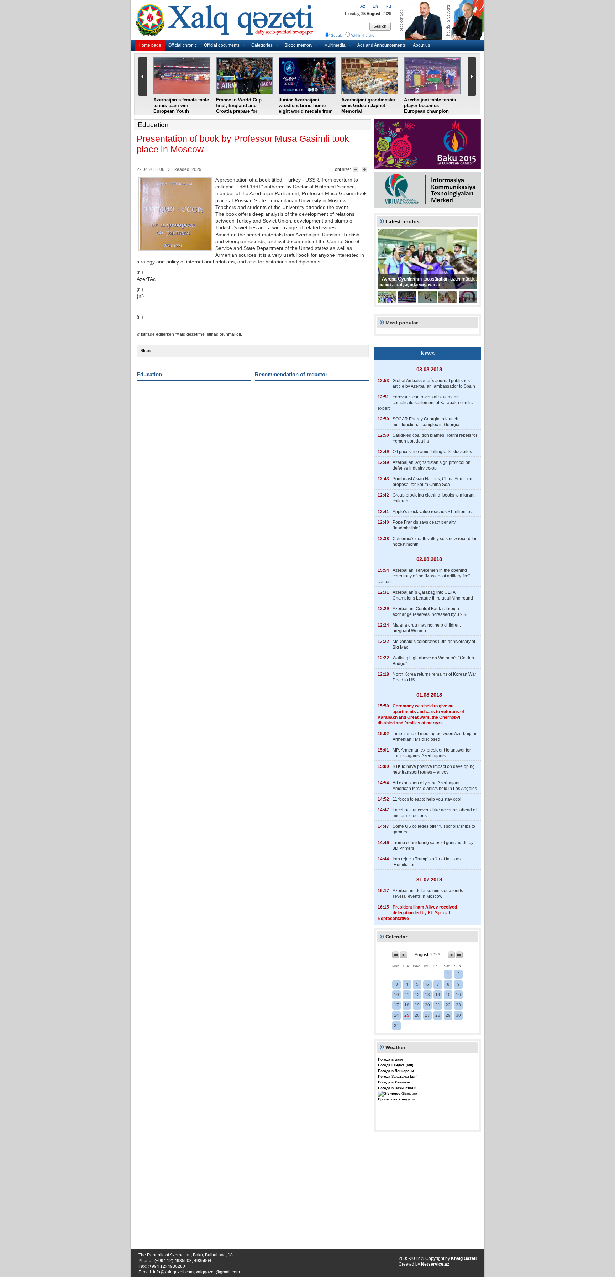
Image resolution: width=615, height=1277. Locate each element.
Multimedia (335, 45)
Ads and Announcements (381, 45)
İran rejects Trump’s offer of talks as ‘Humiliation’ (427, 862)
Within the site (362, 35)
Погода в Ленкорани (396, 1071)
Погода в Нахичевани (397, 1088)
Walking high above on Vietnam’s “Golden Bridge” (433, 660)
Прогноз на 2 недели (396, 1099)
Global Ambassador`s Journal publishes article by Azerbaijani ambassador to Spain (434, 383)
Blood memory (298, 45)
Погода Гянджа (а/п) (395, 1065)
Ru (388, 6)
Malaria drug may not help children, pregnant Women (427, 628)
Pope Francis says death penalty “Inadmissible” (424, 525)
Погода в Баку (390, 1059)
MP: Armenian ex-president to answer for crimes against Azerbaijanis (432, 753)
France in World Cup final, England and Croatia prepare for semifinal (239, 108)
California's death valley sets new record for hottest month (435, 541)
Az (362, 6)
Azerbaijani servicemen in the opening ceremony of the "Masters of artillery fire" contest (424, 576)
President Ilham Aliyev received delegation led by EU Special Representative (417, 913)
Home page (149, 45)
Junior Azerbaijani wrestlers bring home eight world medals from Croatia (306, 108)
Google (337, 35)
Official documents (222, 45)
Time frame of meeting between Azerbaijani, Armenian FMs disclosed (435, 736)
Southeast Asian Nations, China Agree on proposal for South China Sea (432, 481)
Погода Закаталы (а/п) (397, 1076)
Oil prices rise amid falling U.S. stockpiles (432, 451)
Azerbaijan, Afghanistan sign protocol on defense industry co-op (432, 465)
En (375, 6)
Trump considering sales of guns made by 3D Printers (433, 845)
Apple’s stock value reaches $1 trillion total (434, 511)
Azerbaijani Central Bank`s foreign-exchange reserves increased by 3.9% (430, 611)
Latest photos (402, 221)
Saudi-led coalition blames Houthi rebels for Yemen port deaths (435, 438)
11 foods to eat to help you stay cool (427, 799)
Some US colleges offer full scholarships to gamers (434, 829)
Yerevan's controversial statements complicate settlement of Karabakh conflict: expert (426, 402)
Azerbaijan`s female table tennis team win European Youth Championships (181, 108)
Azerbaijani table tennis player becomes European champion (430, 105)
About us (421, 45)
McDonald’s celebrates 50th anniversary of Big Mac (434, 644)
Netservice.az (435, 1264)
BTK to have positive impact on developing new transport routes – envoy (434, 769)
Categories (262, 45)
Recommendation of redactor (291, 374)
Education (153, 125)
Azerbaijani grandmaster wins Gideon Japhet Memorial (368, 105)
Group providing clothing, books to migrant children (433, 498)
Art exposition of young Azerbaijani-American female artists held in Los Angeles (435, 785)
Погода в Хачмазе (394, 1082)
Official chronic (182, 45)
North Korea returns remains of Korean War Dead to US (434, 677)
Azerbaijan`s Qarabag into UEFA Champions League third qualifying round (433, 595)
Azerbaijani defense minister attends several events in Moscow (428, 893)
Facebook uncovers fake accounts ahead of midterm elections (435, 812)
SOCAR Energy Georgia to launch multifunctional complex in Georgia (426, 422)
